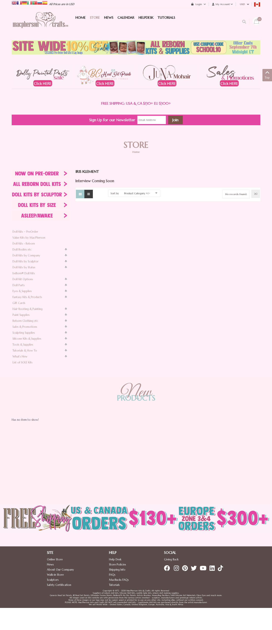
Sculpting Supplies (24, 333)
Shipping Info (117, 569)
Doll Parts (19, 285)
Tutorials (114, 585)
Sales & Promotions (25, 327)
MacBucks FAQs (119, 580)
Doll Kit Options (23, 279)
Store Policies (117, 564)
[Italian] (29, 2)
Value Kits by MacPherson (29, 237)
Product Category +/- (137, 193)
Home (136, 151)
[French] (19, 2)
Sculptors (53, 580)
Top (267, 77)
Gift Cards (19, 303)
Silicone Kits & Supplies (27, 338)
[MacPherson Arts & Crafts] (40, 24)
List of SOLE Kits (23, 362)
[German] (24, 2)
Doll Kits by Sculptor (25, 261)
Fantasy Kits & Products (27, 297)
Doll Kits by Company (26, 255)
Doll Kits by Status (24, 267)
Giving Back (171, 559)
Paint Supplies (21, 315)
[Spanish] (44, 2)
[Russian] (39, 2)
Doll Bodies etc (22, 249)
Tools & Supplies (23, 344)
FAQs (112, 575)
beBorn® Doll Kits (24, 273)
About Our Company (60, 569)
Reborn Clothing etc (25, 321)
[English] (14, 2)
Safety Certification (59, 585)
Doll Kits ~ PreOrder (25, 231)
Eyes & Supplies (22, 291)
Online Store (55, 559)
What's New (20, 356)
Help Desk (115, 559)
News (50, 564)
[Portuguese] (34, 2)
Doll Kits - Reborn (24, 243)
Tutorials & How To (25, 350)
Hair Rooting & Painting (27, 309)
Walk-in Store (55, 575)
